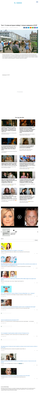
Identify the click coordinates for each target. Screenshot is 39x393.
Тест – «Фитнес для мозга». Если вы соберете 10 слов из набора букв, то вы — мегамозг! (18, 293)
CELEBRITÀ (2, 268)
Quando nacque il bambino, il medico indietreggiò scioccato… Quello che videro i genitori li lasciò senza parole (9, 164)
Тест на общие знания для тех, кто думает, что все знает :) (12, 250)
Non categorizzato (15, 27)
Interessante (2, 350)
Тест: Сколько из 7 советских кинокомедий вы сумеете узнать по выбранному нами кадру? (18, 306)
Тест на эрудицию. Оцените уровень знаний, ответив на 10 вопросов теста (15, 333)
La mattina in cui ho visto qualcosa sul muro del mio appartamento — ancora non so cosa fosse (27, 146)
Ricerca (2, 238)
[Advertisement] (19, 15)
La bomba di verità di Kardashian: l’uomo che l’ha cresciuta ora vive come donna (15, 375)
